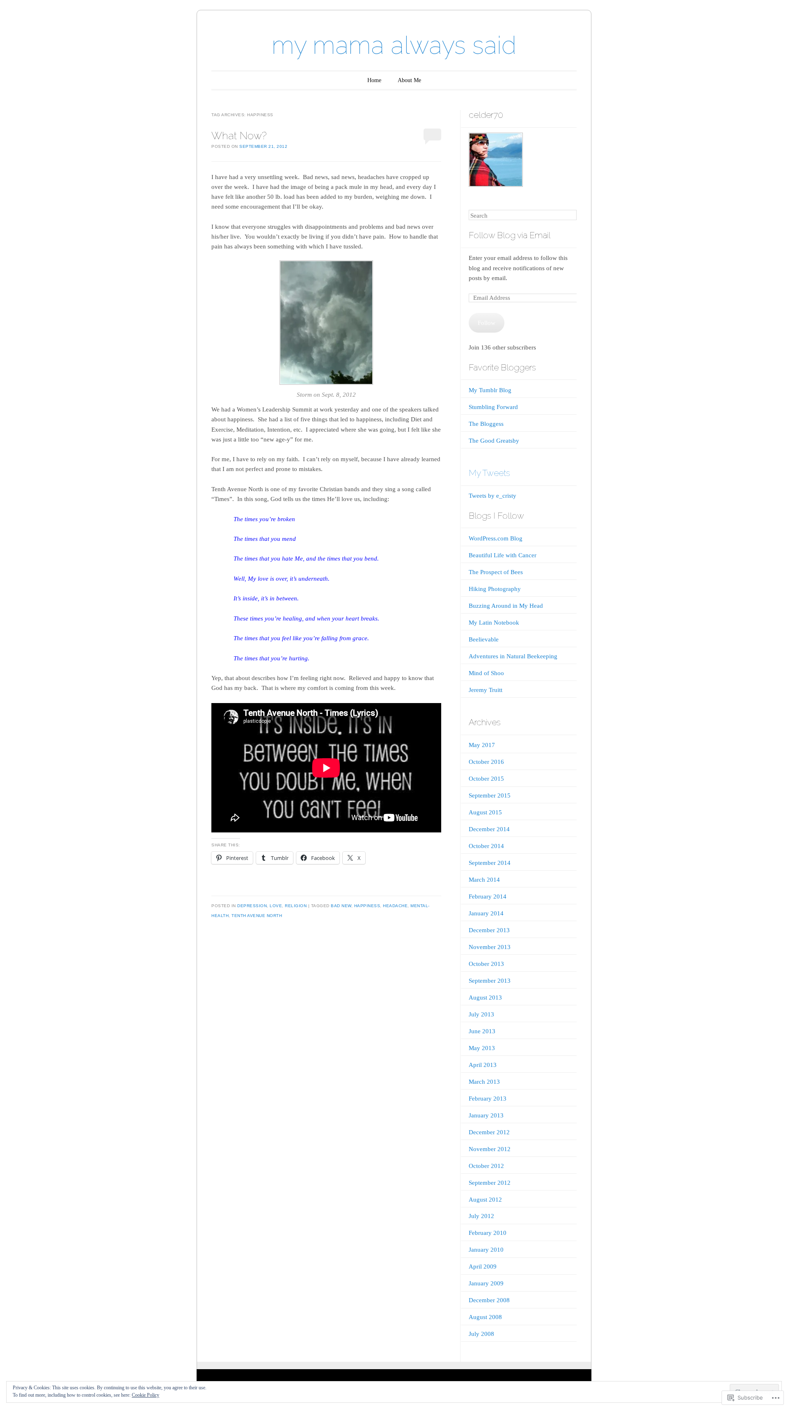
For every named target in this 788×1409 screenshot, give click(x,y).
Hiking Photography (495, 589)
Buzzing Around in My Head (506, 605)
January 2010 (486, 1249)
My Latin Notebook (494, 622)
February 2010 (487, 1233)
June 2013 (482, 1031)
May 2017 (482, 745)
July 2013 (481, 1014)
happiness (367, 905)
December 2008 (489, 1300)
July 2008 (481, 1334)
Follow (486, 322)
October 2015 (486, 778)
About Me (409, 80)
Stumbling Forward (493, 407)
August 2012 (485, 1199)
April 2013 (483, 1065)
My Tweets (489, 473)
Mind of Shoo (486, 673)
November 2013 (490, 947)
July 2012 (481, 1216)
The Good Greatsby (494, 440)
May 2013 (482, 1048)
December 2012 (489, 1132)
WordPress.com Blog (495, 538)
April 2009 (483, 1266)
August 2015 (485, 812)
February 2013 (487, 1098)
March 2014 (484, 879)
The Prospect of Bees (496, 572)
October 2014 (486, 846)
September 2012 (490, 1182)
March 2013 (484, 1081)
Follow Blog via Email (509, 235)
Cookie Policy (145, 1395)
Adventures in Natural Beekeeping (513, 656)
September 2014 (490, 863)
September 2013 (490, 980)
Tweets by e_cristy (492, 495)
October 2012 (486, 1166)
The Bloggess (486, 424)
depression (252, 905)
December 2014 (489, 829)
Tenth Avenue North (256, 915)
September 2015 (490, 795)
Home (374, 80)
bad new (341, 905)
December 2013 (489, 930)
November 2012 (490, 1149)
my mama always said (394, 45)
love (276, 905)
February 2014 (487, 896)
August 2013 (485, 997)
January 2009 (486, 1283)
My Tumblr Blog (490, 390)
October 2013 (486, 964)
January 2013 (486, 1115)
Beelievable (484, 639)
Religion (296, 905)
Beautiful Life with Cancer (502, 555)
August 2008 (485, 1317)
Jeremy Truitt (485, 690)
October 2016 (486, 762)
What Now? (239, 135)
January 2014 (486, 913)
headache (395, 905)
